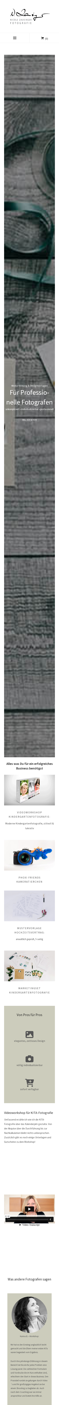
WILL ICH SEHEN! (29, 419)
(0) (46, 38)
